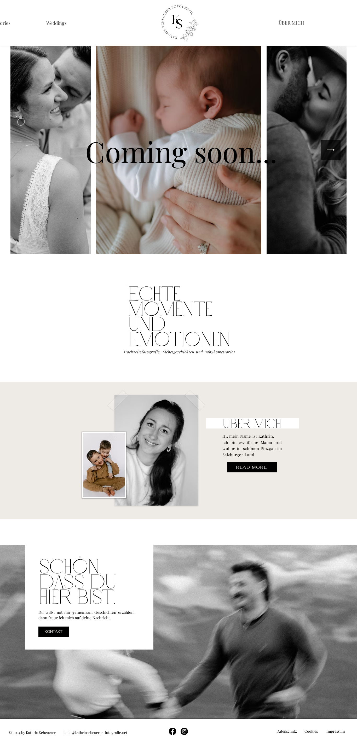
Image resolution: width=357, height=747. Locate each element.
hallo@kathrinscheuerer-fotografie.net (95, 732)
